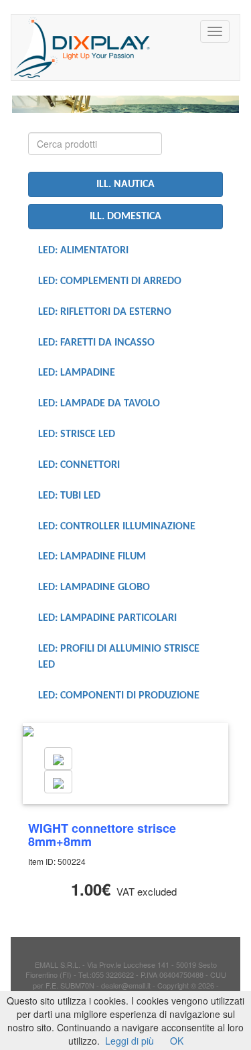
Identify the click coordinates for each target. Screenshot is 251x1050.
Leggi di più (129, 1040)
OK (176, 1040)
